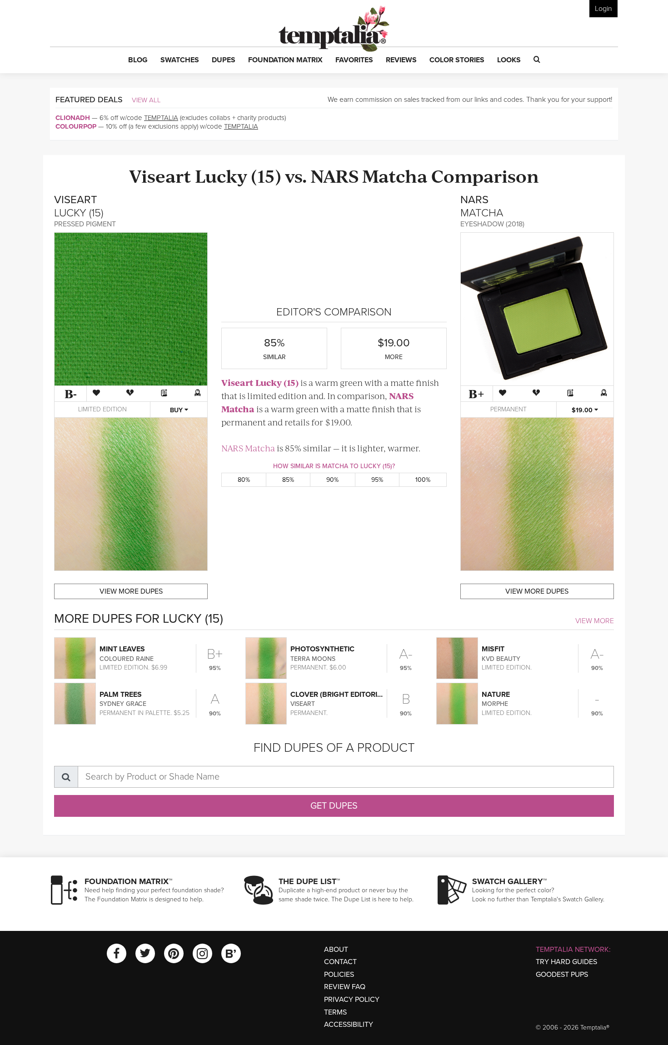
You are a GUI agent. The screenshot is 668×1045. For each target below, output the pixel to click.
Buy (177, 410)
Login (603, 8)
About (336, 949)
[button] (138, 60)
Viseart (160, 175)
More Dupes (131, 591)
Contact (340, 961)
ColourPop (75, 126)
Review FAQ (344, 986)
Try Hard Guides (566, 961)
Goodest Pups (562, 974)
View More (594, 620)
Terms (335, 1012)
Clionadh (72, 118)
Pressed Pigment (85, 224)
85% (288, 480)
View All (146, 100)
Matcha (395, 175)
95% (377, 480)
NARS (334, 175)
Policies (339, 974)
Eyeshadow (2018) (492, 224)
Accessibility (348, 1024)
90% (332, 480)
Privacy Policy (351, 999)
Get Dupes (334, 805)
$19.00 (583, 410)
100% (422, 480)
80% (244, 480)
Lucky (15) (238, 175)
